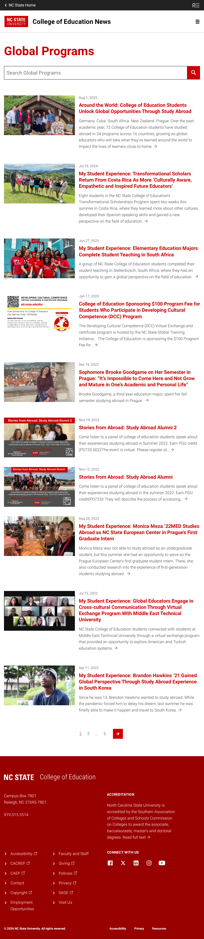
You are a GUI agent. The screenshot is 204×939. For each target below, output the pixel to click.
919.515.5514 (16, 814)
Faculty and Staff (74, 853)
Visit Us (65, 902)
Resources (159, 928)
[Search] (193, 72)
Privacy (139, 928)
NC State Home (22, 5)
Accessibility (117, 928)
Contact (17, 883)
